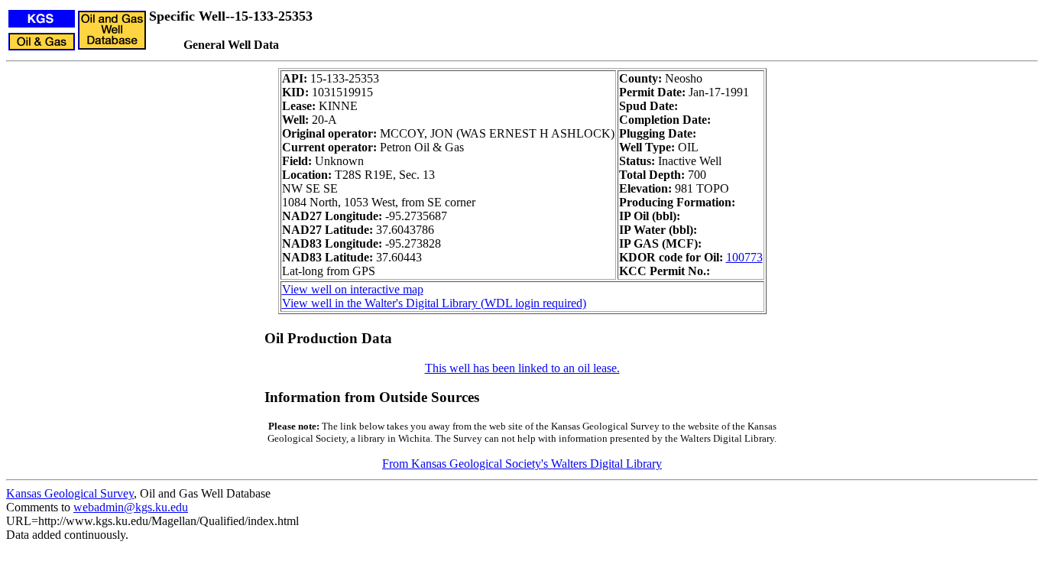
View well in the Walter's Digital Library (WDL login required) (434, 303)
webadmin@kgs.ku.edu (130, 507)
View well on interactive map (352, 289)
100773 (744, 257)
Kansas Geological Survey (70, 493)
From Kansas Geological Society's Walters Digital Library (522, 463)
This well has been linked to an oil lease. (522, 368)
